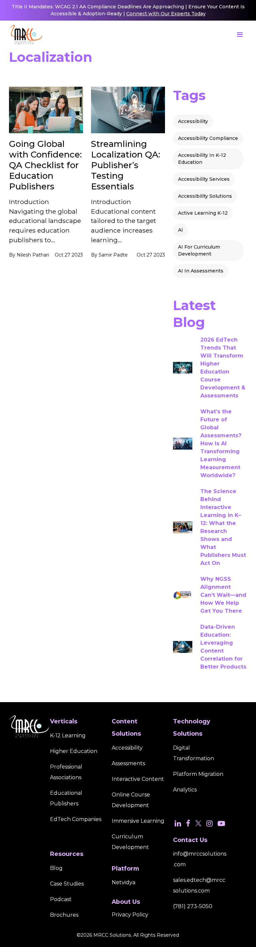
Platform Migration (198, 774)
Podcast (61, 899)
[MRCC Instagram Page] (209, 823)
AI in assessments (200, 271)
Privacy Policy (130, 914)
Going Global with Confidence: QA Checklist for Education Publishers (45, 165)
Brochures (64, 915)
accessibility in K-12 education (202, 158)
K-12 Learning (68, 735)
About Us (126, 901)
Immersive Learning (138, 821)
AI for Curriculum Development (199, 250)
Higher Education (73, 751)
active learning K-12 (203, 213)
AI (180, 230)
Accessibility (193, 121)
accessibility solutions (205, 196)
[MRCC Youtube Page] (221, 823)
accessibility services (204, 179)
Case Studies (67, 884)
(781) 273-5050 (192, 906)
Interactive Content (138, 779)
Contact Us (190, 839)
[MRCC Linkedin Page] (178, 823)
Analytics (185, 790)
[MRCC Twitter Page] (198, 823)
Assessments (128, 763)
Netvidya (123, 882)
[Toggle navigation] (240, 35)
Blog (56, 868)
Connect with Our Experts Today (166, 14)
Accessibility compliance (208, 138)
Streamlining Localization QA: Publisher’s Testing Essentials (125, 165)
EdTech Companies (75, 819)
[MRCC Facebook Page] (188, 823)
